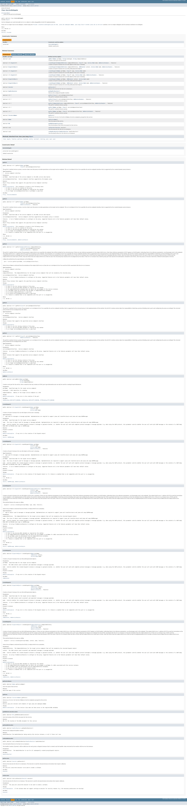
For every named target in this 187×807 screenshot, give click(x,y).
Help (32, 1)
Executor (10, 87)
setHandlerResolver (54, 131)
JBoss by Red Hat (12, 805)
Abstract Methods (29, 54)
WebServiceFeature (104, 62)
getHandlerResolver (54, 91)
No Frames (23, 4)
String (64, 58)
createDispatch (53, 62)
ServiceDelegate (53, 44)
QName (54, 58)
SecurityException (8, 788)
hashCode (25, 139)
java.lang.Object (5, 13)
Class (80, 62)
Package (8, 1)
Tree (19, 1)
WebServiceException (8, 186)
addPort (51, 58)
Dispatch (13, 62)
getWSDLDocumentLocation (55, 123)
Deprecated (24, 1)
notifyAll (36, 139)
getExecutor (52, 87)
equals (8, 139)
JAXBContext (82, 67)
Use (16, 1)
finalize (14, 139)
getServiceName (53, 119)
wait (47, 139)
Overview (2, 1)
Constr (15, 5)
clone (4, 139)
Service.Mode (91, 62)
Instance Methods (17, 54)
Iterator (10, 115)
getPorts (51, 115)
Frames (18, 4)
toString (42, 139)
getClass (19, 139)
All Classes (31, 4)
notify (31, 139)
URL (9, 123)
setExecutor (52, 127)
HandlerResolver (12, 91)
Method (19, 5)
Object (8, 19)
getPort (51, 95)
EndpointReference (62, 62)
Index (29, 1)
